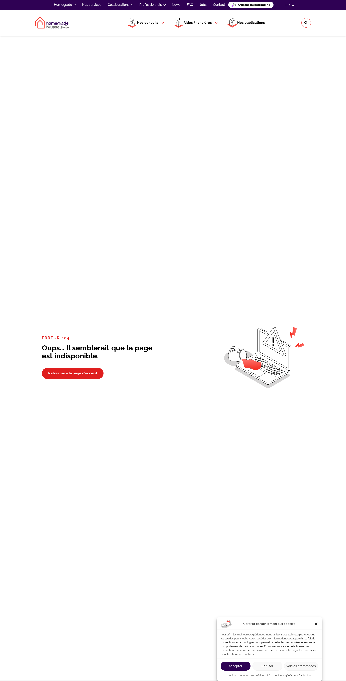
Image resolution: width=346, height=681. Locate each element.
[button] (316, 624)
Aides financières (198, 23)
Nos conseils (147, 23)
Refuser (267, 666)
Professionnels (150, 5)
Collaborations (118, 5)
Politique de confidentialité (254, 675)
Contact (219, 5)
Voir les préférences (301, 666)
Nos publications (251, 23)
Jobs (203, 5)
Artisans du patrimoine (254, 4)
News (176, 5)
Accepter (235, 666)
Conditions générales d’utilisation (291, 675)
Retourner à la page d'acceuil (72, 373)
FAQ (190, 5)
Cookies (232, 675)
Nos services (91, 5)
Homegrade (63, 5)
